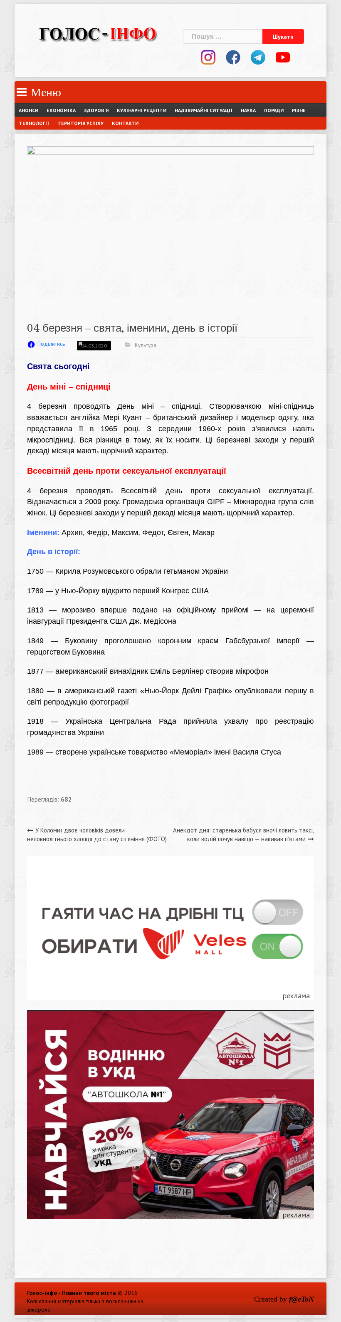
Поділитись (51, 343)
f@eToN (301, 1299)
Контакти (125, 123)
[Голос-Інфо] (97, 32)
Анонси (28, 110)
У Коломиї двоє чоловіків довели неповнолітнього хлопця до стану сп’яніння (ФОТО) (97, 834)
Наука (248, 110)
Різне (299, 110)
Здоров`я (96, 110)
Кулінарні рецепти (141, 110)
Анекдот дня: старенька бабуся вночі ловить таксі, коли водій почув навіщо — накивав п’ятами (243, 834)
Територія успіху (80, 123)
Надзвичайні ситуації (203, 110)
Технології (34, 123)
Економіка (61, 110)
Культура (145, 345)
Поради (274, 110)
